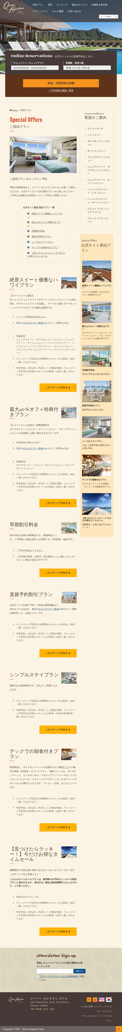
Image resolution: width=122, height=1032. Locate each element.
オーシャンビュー (96, 150)
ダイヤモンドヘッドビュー (98, 143)
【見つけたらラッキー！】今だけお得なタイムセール (46, 254)
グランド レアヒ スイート (98, 220)
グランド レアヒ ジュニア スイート (98, 210)
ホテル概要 (58, 11)
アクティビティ (40, 11)
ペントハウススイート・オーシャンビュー (98, 201)
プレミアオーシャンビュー (98, 159)
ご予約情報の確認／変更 (61, 90)
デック (65, 767)
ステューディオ (95, 128)
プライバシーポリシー (90, 1016)
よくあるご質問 (87, 1006)
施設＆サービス (79, 4)
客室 (50, 4)
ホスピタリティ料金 (33, 322)
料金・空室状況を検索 (61, 83)
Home (15, 110)
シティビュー (94, 134)
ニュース (98, 1006)
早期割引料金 (38, 231)
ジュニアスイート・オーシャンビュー (98, 181)
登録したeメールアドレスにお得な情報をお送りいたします (59, 964)
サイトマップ (107, 1011)
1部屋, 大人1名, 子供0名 (78, 67)
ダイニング (62, 4)
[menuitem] (38, 3)
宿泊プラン (38, 4)
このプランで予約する (58, 387)
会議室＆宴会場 (99, 4)
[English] (101, 999)
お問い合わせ (74, 11)
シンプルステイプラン (43, 242)
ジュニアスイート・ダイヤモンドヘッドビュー (98, 170)
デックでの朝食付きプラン (45, 247)
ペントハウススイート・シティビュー (97, 191)
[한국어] (108, 999)
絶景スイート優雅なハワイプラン (45, 215)
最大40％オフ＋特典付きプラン (44, 224)
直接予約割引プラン (42, 236)
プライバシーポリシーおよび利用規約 (59, 976)
